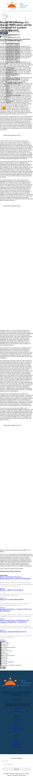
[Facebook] (12, 778)
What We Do (6, 65)
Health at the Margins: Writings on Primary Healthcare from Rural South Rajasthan (15, 577)
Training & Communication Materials (12, 96)
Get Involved (6, 99)
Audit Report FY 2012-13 (13, 62)
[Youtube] (20, 778)
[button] (0, 668)
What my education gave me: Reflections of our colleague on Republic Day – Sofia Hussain (14, 621)
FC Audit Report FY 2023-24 (12, 35)
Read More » (2, 588)
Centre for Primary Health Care (12, 80)
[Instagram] (18, 778)
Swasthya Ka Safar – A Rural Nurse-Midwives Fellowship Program (13, 84)
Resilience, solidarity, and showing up (11, 590)
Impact (7, 86)
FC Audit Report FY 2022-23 (12, 38)
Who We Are (6, 19)
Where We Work (10, 24)
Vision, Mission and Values (10, 22)
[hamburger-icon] (4, 14)
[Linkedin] (15, 778)
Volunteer (8, 102)
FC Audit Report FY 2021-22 (12, 41)
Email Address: (5, 761)
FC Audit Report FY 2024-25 (12, 32)
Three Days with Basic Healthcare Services (13, 632)
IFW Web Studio (22, 775)
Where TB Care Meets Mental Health (11, 599)
